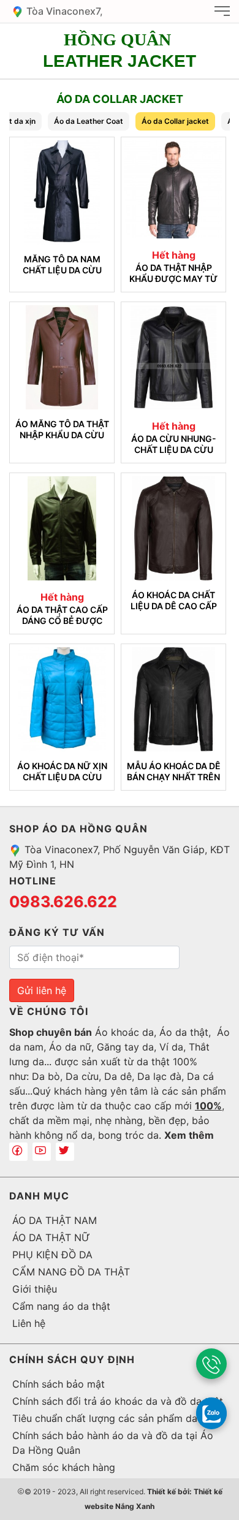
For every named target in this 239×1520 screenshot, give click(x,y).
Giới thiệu (34, 1289)
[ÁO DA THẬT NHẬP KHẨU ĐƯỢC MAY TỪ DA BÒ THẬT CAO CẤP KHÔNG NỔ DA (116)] (173, 189)
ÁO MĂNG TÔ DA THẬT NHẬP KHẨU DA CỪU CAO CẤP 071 (62, 429)
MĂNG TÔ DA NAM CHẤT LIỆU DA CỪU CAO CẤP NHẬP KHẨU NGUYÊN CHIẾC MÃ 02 (62, 264)
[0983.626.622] (211, 1363)
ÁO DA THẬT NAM (54, 1220)
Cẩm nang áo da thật (61, 1306)
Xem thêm (189, 1135)
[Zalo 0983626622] (211, 1412)
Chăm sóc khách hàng (63, 1467)
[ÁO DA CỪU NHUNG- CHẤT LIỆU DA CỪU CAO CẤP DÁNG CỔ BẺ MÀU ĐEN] (173, 357)
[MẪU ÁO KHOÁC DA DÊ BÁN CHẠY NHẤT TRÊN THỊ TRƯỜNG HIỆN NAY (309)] (173, 699)
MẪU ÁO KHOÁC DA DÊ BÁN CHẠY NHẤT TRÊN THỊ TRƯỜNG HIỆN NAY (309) (173, 771)
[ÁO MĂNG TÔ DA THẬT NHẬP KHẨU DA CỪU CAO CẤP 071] (62, 357)
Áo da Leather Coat (88, 121)
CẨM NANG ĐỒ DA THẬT (71, 1272)
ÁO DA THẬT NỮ (51, 1237)
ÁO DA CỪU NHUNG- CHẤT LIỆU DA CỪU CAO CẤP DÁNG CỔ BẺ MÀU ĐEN (173, 444)
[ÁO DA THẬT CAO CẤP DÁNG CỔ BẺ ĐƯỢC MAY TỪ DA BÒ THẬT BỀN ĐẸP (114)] (62, 528)
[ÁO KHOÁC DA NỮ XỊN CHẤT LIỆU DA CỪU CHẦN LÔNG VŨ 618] (62, 699)
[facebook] (18, 1151)
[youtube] (41, 1151)
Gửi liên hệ (41, 990)
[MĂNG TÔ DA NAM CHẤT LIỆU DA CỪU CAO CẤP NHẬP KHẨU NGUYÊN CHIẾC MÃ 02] (62, 192)
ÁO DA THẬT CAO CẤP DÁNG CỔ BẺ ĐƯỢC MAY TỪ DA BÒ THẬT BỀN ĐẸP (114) (62, 615)
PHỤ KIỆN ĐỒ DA (52, 1254)
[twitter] (65, 1151)
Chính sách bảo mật (58, 1384)
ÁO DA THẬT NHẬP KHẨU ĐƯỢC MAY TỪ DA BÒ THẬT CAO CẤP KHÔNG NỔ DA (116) (173, 273)
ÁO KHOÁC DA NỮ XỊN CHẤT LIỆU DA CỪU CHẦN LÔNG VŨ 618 (62, 771)
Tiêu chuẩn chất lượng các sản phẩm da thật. (116, 1418)
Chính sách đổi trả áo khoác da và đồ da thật (117, 1401)
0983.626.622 (63, 901)
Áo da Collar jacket (175, 121)
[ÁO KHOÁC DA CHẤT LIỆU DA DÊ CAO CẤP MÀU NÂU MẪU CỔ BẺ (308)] (173, 528)
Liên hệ (28, 1323)
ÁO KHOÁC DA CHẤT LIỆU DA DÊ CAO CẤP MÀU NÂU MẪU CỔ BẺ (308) (174, 600)
